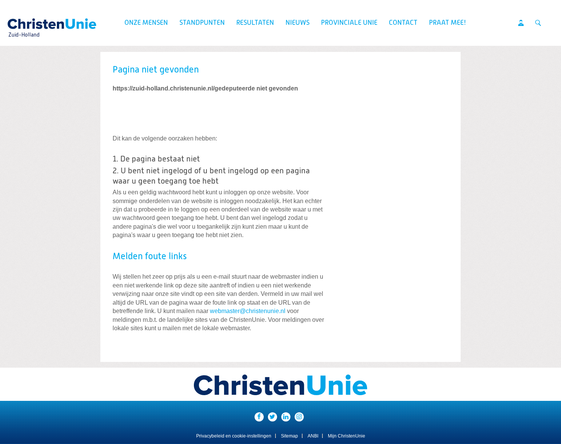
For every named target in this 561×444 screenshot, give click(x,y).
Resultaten (255, 22)
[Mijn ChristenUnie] (521, 23)
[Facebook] (259, 416)
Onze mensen (146, 22)
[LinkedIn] (285, 416)
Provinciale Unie (349, 22)
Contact (403, 22)
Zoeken (538, 23)
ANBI (313, 436)
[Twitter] (272, 416)
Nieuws (297, 22)
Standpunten (202, 22)
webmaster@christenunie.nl (247, 311)
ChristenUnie (24, 21)
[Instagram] (299, 416)
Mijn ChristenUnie (346, 436)
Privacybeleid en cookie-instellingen (233, 436)
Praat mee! (447, 22)
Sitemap (289, 436)
